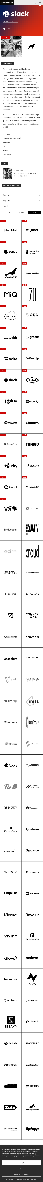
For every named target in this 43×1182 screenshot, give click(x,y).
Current (21, 212)
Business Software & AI (12, 138)
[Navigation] (40, 2)
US (4, 146)
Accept (21, 1163)
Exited (8, 212)
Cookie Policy (10, 1179)
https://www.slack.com (10, 22)
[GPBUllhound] (7, 2)
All (34, 212)
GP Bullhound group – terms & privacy (25, 1179)
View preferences (21, 1174)
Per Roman (7, 155)
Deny (21, 1168)
